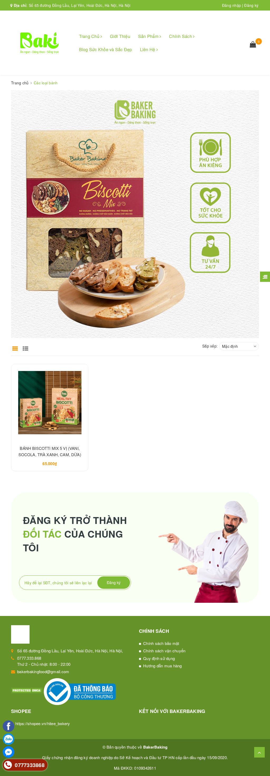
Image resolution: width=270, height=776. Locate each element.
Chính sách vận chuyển (164, 650)
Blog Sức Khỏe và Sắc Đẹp (105, 49)
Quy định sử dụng (159, 658)
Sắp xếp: (210, 346)
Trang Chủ (90, 36)
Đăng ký (251, 5)
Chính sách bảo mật (161, 643)
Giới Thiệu (120, 36)
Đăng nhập (231, 5)
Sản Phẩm (149, 36)
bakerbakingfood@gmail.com (43, 671)
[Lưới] (15, 346)
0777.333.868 (29, 658)
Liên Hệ (148, 49)
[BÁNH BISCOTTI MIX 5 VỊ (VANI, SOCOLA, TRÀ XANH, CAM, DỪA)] (49, 402)
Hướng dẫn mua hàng (162, 665)
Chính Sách (181, 36)
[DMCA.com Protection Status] (27, 690)
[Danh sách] (26, 346)
